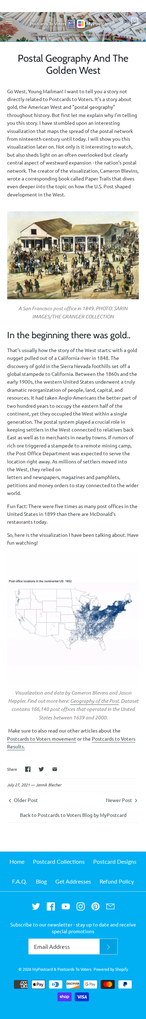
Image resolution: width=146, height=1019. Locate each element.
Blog (41, 881)
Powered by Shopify (111, 969)
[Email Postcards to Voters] (110, 906)
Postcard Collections (59, 861)
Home (17, 861)
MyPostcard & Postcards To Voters (61, 969)
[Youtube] (66, 906)
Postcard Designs (114, 861)
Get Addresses (73, 881)
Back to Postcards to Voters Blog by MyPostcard (73, 815)
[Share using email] (54, 769)
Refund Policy (117, 881)
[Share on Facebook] (27, 769)
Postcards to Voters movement (41, 738)
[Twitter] (36, 906)
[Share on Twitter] (41, 769)
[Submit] (108, 946)
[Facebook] (51, 906)
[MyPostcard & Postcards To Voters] (73, 20)
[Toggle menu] (9, 20)
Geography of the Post (94, 700)
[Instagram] (81, 906)
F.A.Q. (19, 881)
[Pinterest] (95, 906)
